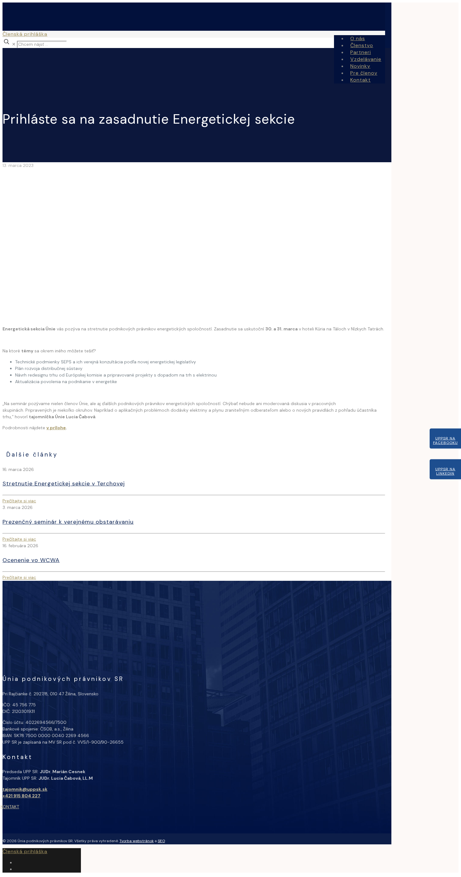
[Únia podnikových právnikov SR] (84, 44)
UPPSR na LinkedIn (445, 471)
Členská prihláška (25, 34)
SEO (161, 840)
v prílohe (56, 427)
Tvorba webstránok (136, 840)
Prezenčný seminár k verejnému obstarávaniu (68, 522)
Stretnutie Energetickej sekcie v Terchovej (64, 483)
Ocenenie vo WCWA (31, 560)
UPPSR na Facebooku (445, 440)
